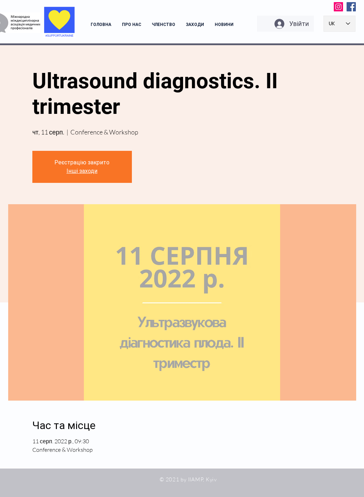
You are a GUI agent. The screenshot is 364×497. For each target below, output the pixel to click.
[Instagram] (338, 6)
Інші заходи (81, 171)
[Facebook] (351, 6)
